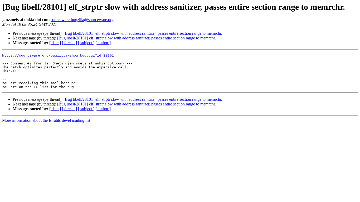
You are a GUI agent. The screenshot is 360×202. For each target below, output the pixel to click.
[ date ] (55, 43)
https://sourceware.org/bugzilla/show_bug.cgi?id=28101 (58, 55)
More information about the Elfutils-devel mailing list (46, 120)
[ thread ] (69, 43)
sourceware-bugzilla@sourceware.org (82, 19)
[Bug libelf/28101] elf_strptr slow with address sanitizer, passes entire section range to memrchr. (143, 33)
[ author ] (103, 43)
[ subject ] (86, 43)
